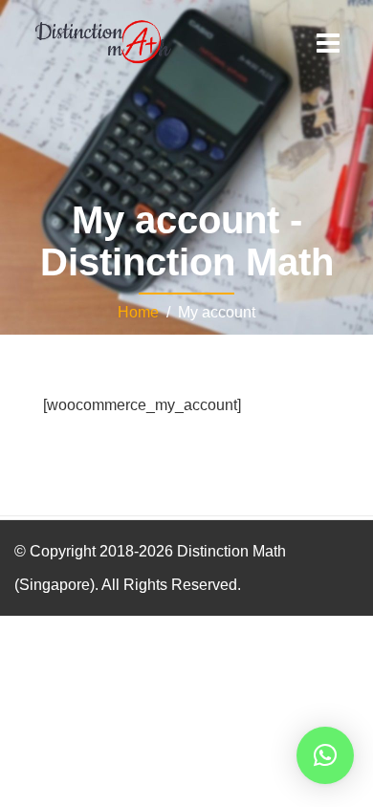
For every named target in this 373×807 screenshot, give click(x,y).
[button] (325, 755)
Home (138, 312)
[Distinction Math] (102, 41)
